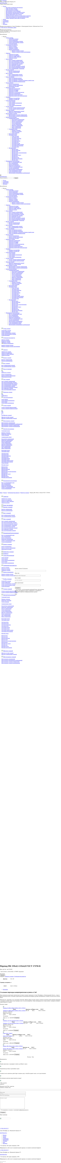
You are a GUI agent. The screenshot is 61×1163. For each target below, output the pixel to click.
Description (5, 989)
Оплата (6, 669)
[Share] (2, 1161)
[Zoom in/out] (5, 1161)
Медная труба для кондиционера (19, 152)
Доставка (2, 669)
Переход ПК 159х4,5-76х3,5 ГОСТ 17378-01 (13, 1046)
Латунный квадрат (16, 140)
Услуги (4, 6)
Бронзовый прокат (13, 133)
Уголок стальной (9, 106)
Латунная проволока (16, 138)
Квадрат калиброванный (14, 71)
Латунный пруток (16, 143)
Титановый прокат (13, 129)
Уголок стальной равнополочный (16, 108)
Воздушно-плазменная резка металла (14, 7)
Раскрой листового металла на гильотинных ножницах (18, 15)
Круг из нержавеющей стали (15, 162)
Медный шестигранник (17, 158)
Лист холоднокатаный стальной (16, 61)
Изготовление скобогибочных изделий (14, 13)
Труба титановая (15, 132)
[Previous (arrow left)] (0, 1162)
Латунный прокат (13, 135)
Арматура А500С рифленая (15, 56)
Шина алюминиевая (16, 127)
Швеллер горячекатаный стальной (16, 111)
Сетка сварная (12, 101)
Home (1, 492)
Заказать (3, 975)
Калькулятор (5, 21)
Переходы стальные (13, 47)
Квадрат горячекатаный (14, 72)
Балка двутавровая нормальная (16, 79)
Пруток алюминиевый (17, 121)
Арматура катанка (13, 57)
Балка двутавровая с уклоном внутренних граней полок (21, 80)
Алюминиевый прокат (14, 118)
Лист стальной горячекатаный (15, 60)
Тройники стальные (13, 48)
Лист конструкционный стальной (16, 62)
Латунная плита (15, 137)
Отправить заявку (12, 27)
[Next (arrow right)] (2, 1162)
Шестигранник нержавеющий (15, 169)
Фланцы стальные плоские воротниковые (21, 52)
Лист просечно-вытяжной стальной (17, 66)
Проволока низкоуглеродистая (15, 94)
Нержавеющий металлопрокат (12, 161)
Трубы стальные (9, 37)
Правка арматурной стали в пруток (14, 14)
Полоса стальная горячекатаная (16, 85)
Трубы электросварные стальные (16, 42)
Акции (4, 19)
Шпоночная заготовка (14, 86)
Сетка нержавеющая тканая (15, 171)
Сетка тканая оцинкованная (15, 105)
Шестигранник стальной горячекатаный (18, 114)
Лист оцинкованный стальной (15, 63)
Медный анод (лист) (16, 155)
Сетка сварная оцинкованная (15, 103)
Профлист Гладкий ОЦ (14, 99)
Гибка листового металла (11, 8)
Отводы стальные (13, 46)
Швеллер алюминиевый (17, 125)
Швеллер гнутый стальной (15, 112)
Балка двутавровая (10, 76)
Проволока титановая (16, 131)
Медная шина (15, 153)
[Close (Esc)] (0, 1161)
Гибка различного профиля (12, 9)
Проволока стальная (10, 87)
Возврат (16, 669)
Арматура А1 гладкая (13, 54)
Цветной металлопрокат (11, 117)
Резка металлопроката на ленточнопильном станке (17, 17)
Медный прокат (12, 148)
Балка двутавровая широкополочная (17, 81)
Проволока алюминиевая (14, 88)
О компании (5, 20)
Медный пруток (15, 157)
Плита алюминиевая (16, 126)
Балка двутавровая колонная (15, 78)
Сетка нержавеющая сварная (15, 170)
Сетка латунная (15, 136)
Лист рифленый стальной (14, 65)
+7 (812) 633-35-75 (4, 27)
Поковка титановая (16, 130)
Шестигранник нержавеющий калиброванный (19, 172)
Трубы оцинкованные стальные (16, 41)
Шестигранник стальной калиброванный (18, 116)
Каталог (5, 492)
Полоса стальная (9, 82)
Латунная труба (15, 139)
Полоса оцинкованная (14, 84)
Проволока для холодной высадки (16, 92)
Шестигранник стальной (11, 113)
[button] (6, 4)
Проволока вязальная (13, 89)
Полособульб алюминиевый (18, 119)
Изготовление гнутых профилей (13, 11)
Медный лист (15, 156)
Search (16, 178)
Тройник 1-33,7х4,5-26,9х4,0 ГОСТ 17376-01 (13, 1020)
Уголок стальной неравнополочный (17, 107)
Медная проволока (16, 150)
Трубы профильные (13, 40)
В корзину (17, 1017)
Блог (4, 22)
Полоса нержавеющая (14, 164)
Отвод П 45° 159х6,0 (7, 1033)
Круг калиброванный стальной (16, 75)
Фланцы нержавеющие (14, 49)
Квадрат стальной (10, 69)
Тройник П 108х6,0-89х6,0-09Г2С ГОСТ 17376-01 (14, 1008)
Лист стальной (9, 59)
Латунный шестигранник (17, 145)
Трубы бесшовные (13, 43)
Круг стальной (9, 73)
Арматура (8, 53)
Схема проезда (11, 669)
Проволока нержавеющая (14, 93)
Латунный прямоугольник (18, 144)
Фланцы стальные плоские (18, 50)
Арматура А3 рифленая (14, 55)
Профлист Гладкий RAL (14, 98)
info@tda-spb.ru (3, 2)
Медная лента (15, 159)
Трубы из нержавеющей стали (15, 167)
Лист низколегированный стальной (17, 67)
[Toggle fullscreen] (3, 1161)
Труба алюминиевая (16, 123)
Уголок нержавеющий (14, 168)
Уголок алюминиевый (17, 124)
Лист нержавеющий (13, 163)
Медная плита (15, 149)
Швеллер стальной (10, 110)
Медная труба (15, 151)
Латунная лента (15, 146)
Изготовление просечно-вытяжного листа (15, 12)
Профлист (8, 97)
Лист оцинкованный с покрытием (16, 68)
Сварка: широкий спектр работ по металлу (15, 18)
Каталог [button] (4, 36)
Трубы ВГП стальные (13, 38)
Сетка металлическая (10, 100)
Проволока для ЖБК (13, 91)
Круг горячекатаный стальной (15, 74)
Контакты (5, 24)
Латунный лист (15, 142)
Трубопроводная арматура (12, 44)
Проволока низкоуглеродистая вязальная (18, 95)
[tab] (32, 989)
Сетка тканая (12, 104)
